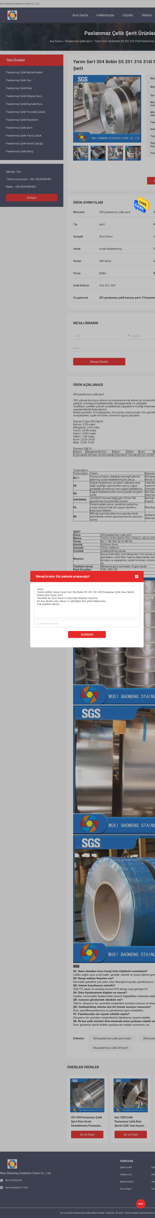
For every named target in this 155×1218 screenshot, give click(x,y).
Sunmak (87, 634)
